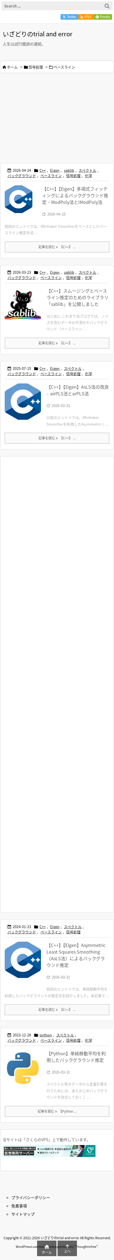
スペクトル (87, 170)
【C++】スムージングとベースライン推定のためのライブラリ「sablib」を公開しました (77, 297)
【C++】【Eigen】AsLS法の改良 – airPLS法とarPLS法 (77, 390)
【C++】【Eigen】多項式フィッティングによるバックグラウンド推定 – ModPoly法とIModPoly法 (75, 195)
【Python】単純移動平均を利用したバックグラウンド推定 (76, 1056)
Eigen (54, 170)
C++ (43, 170)
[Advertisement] (46, 117)
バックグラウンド (21, 175)
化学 (88, 175)
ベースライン (51, 175)
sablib (69, 170)
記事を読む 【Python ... (57, 1111)
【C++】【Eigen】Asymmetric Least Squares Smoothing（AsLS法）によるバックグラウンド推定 (75, 955)
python (46, 1035)
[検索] (107, 5)
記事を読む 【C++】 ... (57, 246)
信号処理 (35, 67)
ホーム (12, 67)
